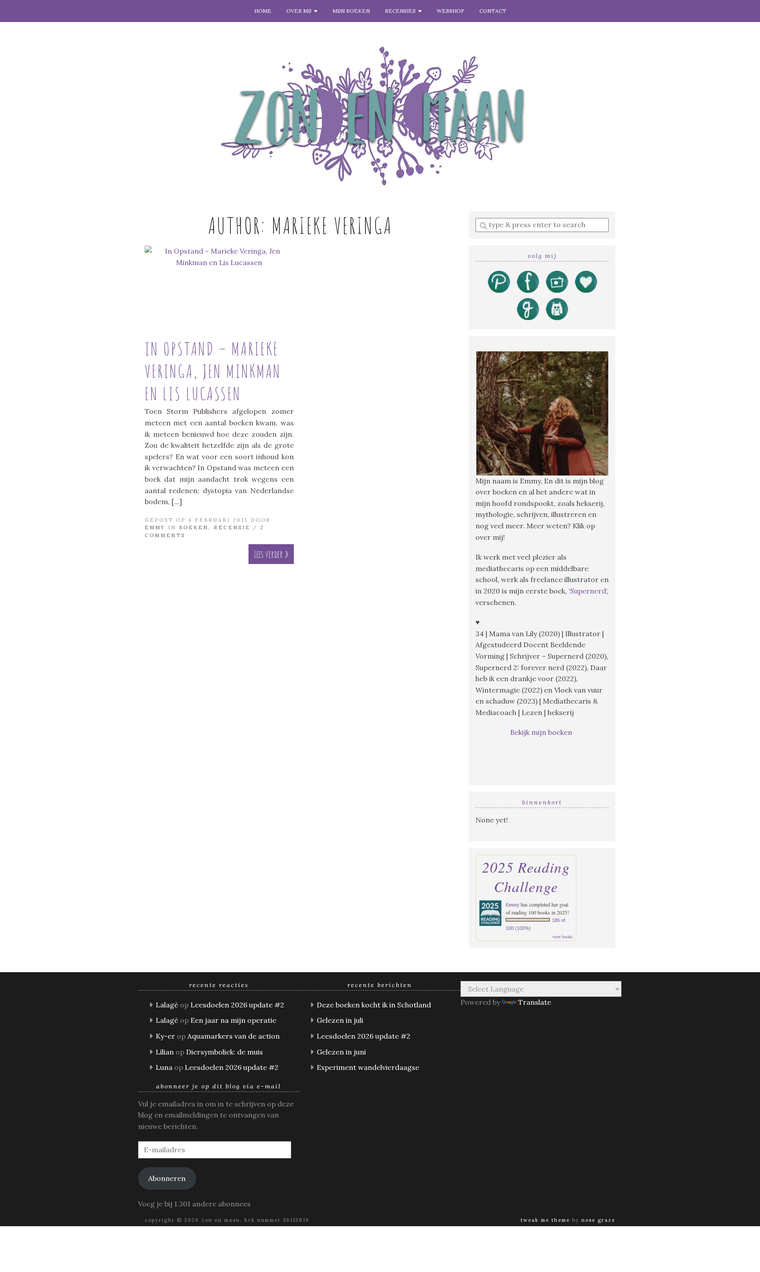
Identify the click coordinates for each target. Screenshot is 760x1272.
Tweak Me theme (545, 1220)
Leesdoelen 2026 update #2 (237, 1004)
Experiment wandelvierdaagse (368, 1067)
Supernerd (588, 590)
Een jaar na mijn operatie (233, 1020)
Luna (164, 1067)
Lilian (165, 1051)
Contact (492, 10)
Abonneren (167, 1178)
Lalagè (167, 1004)
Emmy (155, 527)
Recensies (401, 10)
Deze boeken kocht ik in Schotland (374, 1004)
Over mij (300, 10)
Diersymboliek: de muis (224, 1051)
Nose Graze (598, 1220)
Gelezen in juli (340, 1020)
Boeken (193, 527)
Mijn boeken (351, 10)
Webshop (450, 10)
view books (562, 936)
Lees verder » (271, 554)
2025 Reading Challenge (526, 876)
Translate (534, 1002)
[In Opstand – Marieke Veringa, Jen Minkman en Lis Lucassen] (219, 288)
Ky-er (165, 1036)
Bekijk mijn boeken (542, 732)
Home (262, 10)
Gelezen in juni (341, 1051)
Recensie (232, 527)
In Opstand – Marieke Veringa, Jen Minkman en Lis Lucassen (213, 371)
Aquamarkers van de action (233, 1036)
